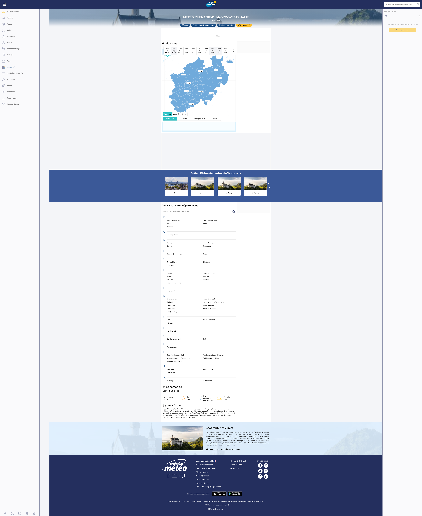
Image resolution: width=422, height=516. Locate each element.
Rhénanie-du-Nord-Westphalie (181, 10)
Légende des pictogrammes (208, 486)
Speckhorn (171, 370)
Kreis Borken (172, 299)
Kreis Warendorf (209, 309)
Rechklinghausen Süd (175, 355)
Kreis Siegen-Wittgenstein (213, 302)
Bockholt (206, 224)
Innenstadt (171, 291)
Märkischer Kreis (209, 320)
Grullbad (170, 265)
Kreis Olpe (171, 302)
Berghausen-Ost (173, 220)
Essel (205, 254)
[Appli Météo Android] (235, 494)
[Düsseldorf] (184, 91)
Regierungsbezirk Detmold (213, 355)
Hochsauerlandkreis (174, 283)
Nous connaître (202, 475)
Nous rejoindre (202, 479)
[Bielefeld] (213, 70)
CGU (183, 501)
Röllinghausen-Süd (174, 362)
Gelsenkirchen (172, 262)
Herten (206, 277)
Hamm (169, 277)
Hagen (169, 273)
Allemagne (169, 10)
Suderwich (171, 373)
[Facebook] (260, 465)
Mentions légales (174, 501)
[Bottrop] (186, 83)
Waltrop (170, 381)
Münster (170, 323)
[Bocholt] (181, 74)
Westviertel (208, 381)
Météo (163, 10)
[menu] (5, 4)
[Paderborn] (217, 78)
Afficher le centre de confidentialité (217, 505)
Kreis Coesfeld (209, 299)
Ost (204, 339)
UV (183, 114)
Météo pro (234, 468)
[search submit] (418, 4)
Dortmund (207, 246)
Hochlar (206, 280)
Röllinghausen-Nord (211, 358)
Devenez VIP (245, 25)
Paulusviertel (172, 347)
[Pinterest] (260, 476)
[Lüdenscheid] (198, 91)
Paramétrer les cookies (255, 501)
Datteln (170, 243)
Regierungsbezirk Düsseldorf (178, 358)
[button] (189, 104)
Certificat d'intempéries (206, 468)
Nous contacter (202, 483)
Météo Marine (236, 464)
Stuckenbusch (208, 370)
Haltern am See (209, 273)
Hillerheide (171, 280)
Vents (175, 114)
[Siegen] (205, 100)
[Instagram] (266, 471)
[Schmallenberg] (209, 93)
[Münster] (198, 71)
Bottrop (170, 227)
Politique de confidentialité (237, 501)
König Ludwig (172, 312)
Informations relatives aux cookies (214, 501)
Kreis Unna (171, 309)
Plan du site (196, 501)
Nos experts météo (204, 464)
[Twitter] (266, 465)
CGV (188, 501)
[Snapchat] (260, 471)
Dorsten (170, 246)
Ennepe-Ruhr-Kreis (174, 254)
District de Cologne (210, 243)
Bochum (170, 224)
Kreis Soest (171, 305)
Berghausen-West (210, 220)
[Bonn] (189, 104)
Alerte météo (202, 472)
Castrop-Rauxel (173, 235)
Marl (168, 320)
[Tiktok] (266, 476)
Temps (166, 114)
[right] (233, 51)
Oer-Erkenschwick (174, 339)
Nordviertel (171, 331)
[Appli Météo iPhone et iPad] (219, 494)
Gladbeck (206, 262)
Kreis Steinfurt (209, 305)
